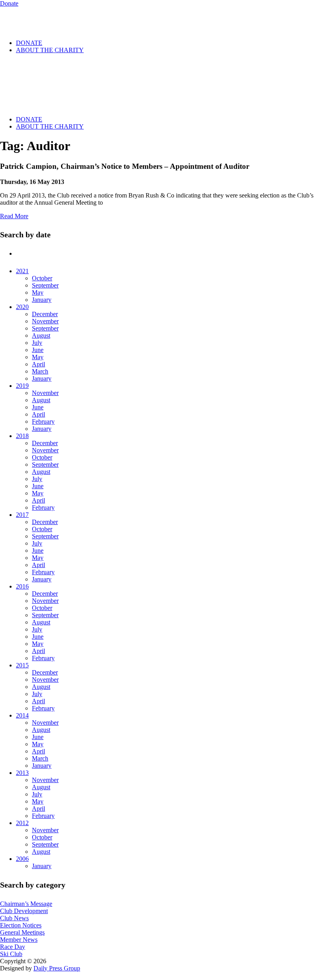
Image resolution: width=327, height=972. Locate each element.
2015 (22, 665)
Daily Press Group (56, 968)
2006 (22, 858)
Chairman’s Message (26, 903)
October (42, 278)
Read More (14, 216)
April (38, 364)
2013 (22, 772)
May (37, 292)
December (45, 314)
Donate (9, 3)
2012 (22, 822)
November (45, 321)
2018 (22, 435)
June (37, 349)
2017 (22, 514)
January (41, 299)
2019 (22, 385)
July (37, 342)
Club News (14, 918)
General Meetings (22, 932)
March (40, 371)
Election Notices (20, 925)
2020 (22, 306)
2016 (22, 586)
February (43, 421)
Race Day (12, 946)
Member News (18, 939)
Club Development (24, 910)
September (45, 285)
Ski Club (11, 953)
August (41, 335)
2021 (22, 271)
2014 (22, 715)
